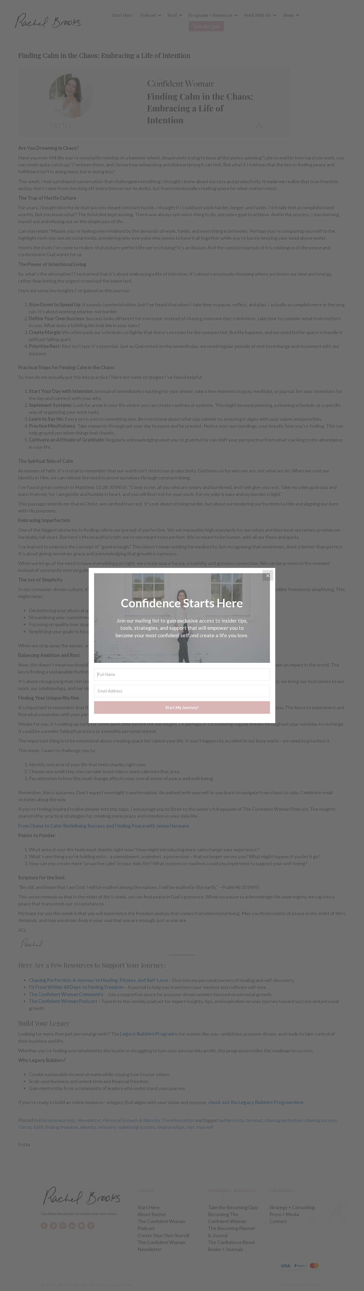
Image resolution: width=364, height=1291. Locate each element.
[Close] (267, 575)
